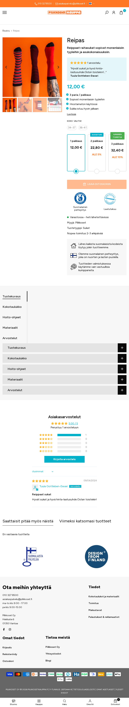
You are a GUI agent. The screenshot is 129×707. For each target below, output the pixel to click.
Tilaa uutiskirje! (92, 365)
